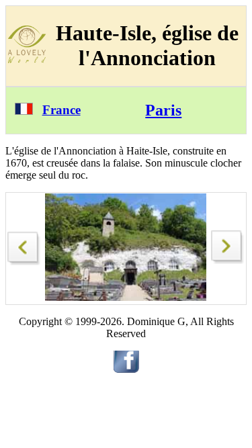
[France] (24, 111)
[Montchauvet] (24, 245)
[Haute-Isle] (228, 260)
